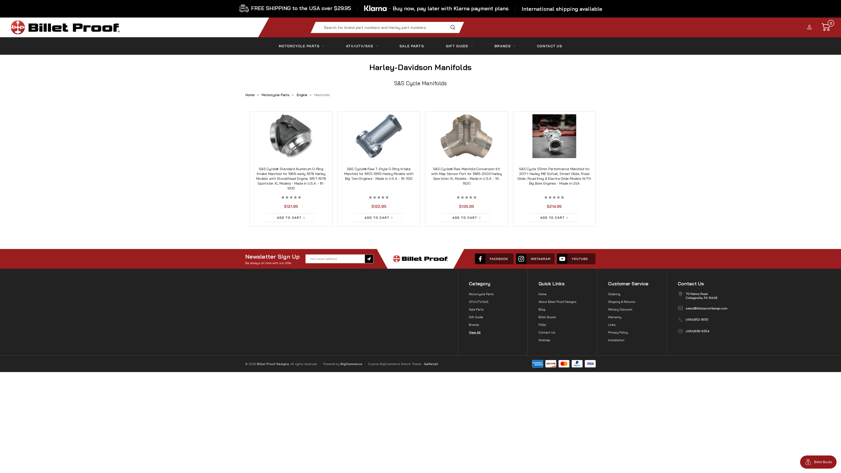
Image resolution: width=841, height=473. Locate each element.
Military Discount (620, 309)
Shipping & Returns (621, 302)
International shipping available (562, 8)
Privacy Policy (618, 332)
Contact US (549, 46)
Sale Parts (411, 46)
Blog (542, 309)
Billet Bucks (547, 317)
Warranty (614, 317)
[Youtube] (576, 259)
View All (475, 332)
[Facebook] (494, 259)
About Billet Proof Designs (557, 302)
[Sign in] (809, 27)
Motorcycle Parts (299, 46)
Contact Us (547, 332)
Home (542, 294)
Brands (503, 46)
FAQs (542, 325)
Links (612, 325)
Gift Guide (457, 46)
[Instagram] (535, 259)
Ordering (614, 294)
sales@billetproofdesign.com (706, 308)
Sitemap (544, 340)
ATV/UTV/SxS (359, 46)
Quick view (291, 132)
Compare (289, 142)
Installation (616, 340)
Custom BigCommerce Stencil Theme (394, 364)
